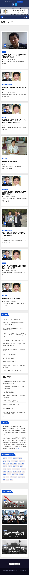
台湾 (8, 463)
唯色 (11, 463)
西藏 (11, 477)
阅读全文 (18, 448)
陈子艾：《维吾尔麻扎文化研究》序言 (12, 401)
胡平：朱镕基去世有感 (8, 358)
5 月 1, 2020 (6, 92)
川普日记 (5, 466)
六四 (12, 461)
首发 (6, 158)
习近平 (10, 458)
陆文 (19, 477)
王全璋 (4, 474)
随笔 (3, 158)
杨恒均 (9, 469)
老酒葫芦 (21, 474)
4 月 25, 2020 (7, 196)
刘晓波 (16, 461)
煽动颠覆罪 (9, 515)
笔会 (17, 474)
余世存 (4, 461)
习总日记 (5, 458)
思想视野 (4, 84)
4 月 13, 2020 (7, 301)
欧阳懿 (4, 471)
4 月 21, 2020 (7, 238)
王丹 (23, 471)
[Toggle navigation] (13, 17)
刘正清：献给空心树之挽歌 (11, 298)
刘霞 (4, 463)
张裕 (14, 466)
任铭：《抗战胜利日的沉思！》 (11, 354)
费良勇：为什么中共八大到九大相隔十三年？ (14, 340)
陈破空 (23, 477)
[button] (24, 17)
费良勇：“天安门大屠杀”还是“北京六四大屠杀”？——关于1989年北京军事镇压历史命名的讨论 (14, 335)
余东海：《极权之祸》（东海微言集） (12, 370)
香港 (4, 479)
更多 (4, 416)
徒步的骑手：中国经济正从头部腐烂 (12, 319)
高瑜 (11, 479)
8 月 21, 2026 (8, 521)
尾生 (19, 463)
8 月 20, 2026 (8, 551)
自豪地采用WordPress (7, 570)
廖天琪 (10, 466)
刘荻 (24, 461)
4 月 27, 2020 (7, 164)
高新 (8, 479)
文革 (18, 466)
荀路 (8, 477)
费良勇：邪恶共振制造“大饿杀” (10, 361)
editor (13, 92)
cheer (13, 59)
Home (14, 572)
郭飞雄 (15, 477)
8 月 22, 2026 (8, 506)
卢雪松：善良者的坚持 (9, 161)
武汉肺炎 (10, 471)
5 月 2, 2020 (6, 59)
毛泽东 (14, 471)
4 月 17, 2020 (7, 270)
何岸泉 (20, 458)
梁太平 (18, 469)
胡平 (4, 477)
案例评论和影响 (9, 84)
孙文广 (15, 463)
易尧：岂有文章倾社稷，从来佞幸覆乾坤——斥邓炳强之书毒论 (14, 534)
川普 (23, 463)
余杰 (9, 461)
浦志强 (19, 471)
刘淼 (20, 461)
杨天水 (4, 469)
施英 (21, 466)
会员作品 (5, 530)
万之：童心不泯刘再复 (8, 392)
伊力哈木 (15, 458)
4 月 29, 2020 (7, 125)
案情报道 (5, 515)
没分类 (5, 500)
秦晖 (13, 474)
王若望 (9, 474)
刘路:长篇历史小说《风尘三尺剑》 (11, 404)
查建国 (13, 469)
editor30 (15, 506)
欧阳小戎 (23, 469)
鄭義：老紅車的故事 (8, 408)
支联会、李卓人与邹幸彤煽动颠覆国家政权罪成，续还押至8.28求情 (14, 519)
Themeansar (23, 570)
